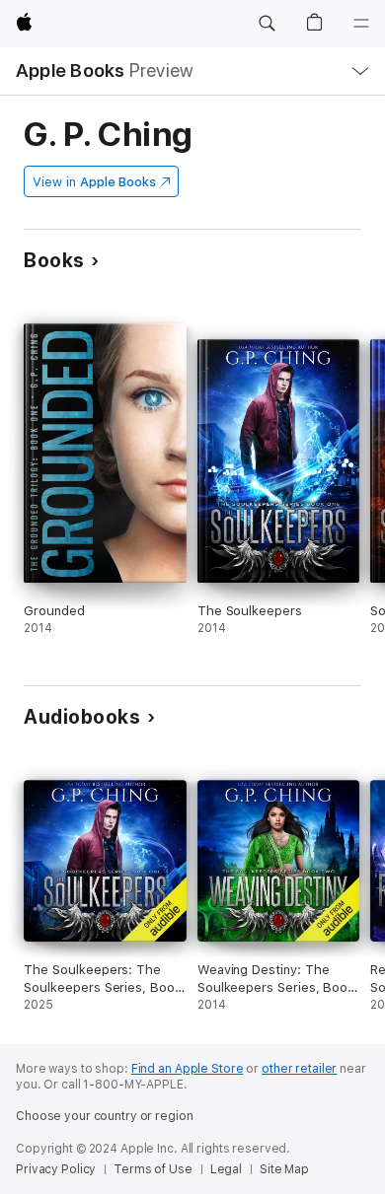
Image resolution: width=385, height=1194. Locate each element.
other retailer (299, 1069)
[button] (266, 23)
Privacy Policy (56, 1169)
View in (94, 182)
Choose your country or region (104, 1116)
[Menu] (361, 23)
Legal (226, 1169)
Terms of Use (153, 1169)
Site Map (284, 1169)
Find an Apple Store (187, 1069)
